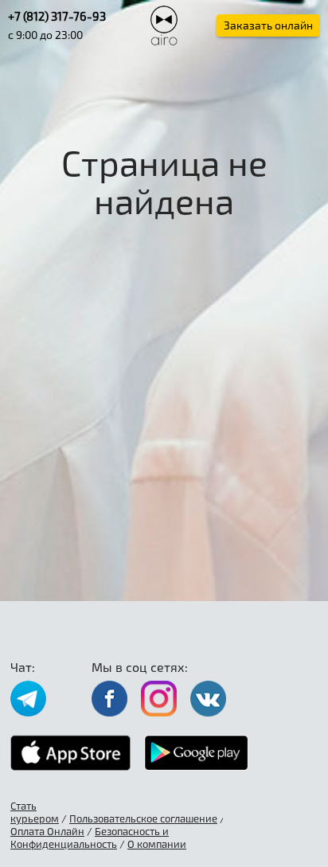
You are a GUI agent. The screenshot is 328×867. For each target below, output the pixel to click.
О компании (156, 844)
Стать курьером (34, 812)
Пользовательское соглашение (143, 818)
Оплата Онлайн (47, 831)
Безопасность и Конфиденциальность (89, 837)
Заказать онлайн (268, 25)
